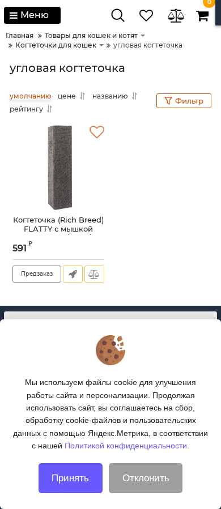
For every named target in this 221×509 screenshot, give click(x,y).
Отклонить (145, 478)
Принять (70, 478)
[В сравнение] (94, 274)
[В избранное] (97, 132)
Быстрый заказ (73, 274)
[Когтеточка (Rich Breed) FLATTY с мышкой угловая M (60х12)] (58, 167)
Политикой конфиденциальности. (127, 445)
